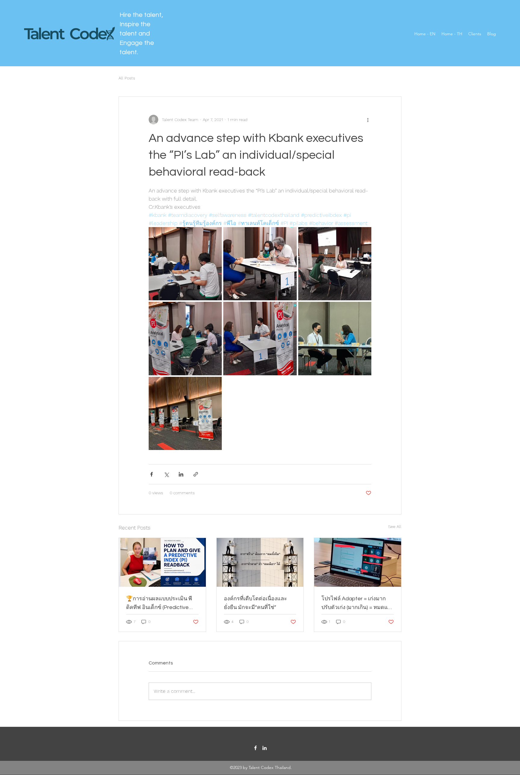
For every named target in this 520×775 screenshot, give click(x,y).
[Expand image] (185, 263)
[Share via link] (196, 474)
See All (394, 526)
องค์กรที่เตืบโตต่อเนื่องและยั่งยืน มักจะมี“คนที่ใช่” (255, 603)
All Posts (127, 78)
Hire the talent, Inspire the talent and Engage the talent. (141, 33)
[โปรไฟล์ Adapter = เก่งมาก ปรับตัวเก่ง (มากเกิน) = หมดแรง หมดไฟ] (357, 562)
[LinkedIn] (265, 748)
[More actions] (367, 119)
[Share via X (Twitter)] (166, 474)
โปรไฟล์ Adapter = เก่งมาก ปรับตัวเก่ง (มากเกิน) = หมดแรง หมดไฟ (357, 603)
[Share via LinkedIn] (181, 474)
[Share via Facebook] (151, 474)
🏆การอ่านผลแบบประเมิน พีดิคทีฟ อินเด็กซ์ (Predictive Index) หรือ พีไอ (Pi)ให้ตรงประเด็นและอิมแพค (159, 603)
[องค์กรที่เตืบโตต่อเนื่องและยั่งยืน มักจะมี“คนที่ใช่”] (260, 562)
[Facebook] (255, 748)
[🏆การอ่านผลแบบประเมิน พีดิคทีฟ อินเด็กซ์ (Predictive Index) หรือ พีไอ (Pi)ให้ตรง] (162, 562)
